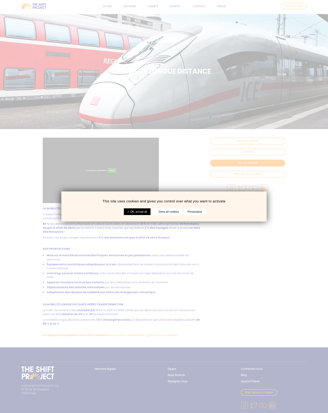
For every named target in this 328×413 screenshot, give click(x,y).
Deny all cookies (168, 211)
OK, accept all (138, 211)
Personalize (195, 211)
